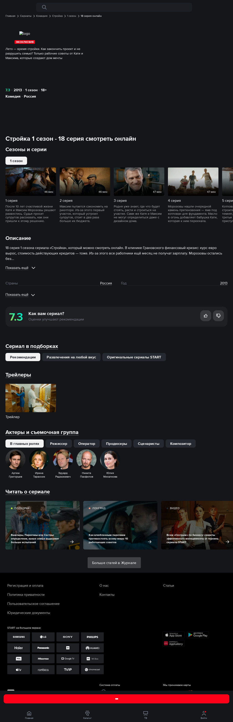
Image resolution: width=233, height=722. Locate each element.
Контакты (106, 594)
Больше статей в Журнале (114, 563)
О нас (104, 585)
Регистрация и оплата (25, 585)
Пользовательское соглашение (33, 603)
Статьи (168, 585)
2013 (18, 90)
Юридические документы (28, 613)
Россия (30, 96)
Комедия (12, 96)
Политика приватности (26, 594)
